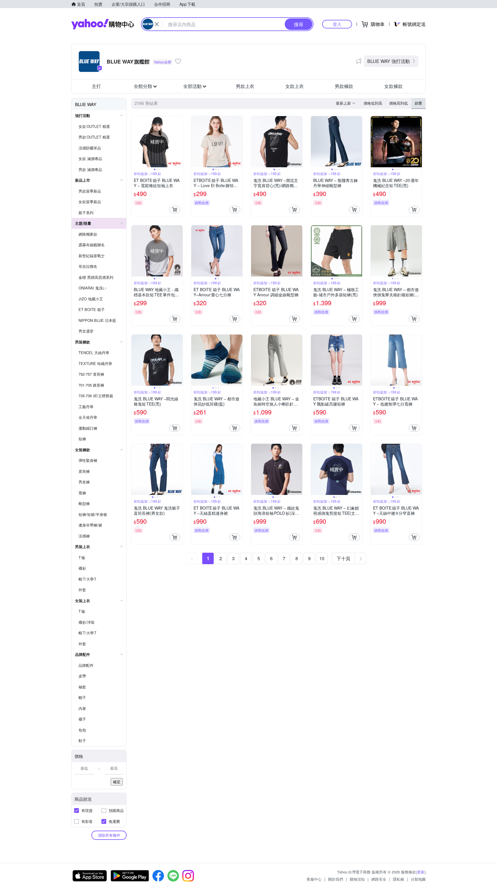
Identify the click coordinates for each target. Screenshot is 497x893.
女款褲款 (393, 86)
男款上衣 (245, 86)
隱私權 (398, 879)
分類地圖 (418, 879)
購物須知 (357, 879)
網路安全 (378, 879)
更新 (421, 872)
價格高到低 (398, 103)
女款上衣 (294, 86)
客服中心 (314, 879)
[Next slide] (179, 142)
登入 (337, 24)
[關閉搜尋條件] (156, 24)
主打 (96, 86)
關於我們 (335, 879)
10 (321, 558)
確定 (117, 781)
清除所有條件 (109, 835)
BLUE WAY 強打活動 (388, 61)
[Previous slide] (135, 142)
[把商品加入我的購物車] (174, 209)
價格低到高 (373, 103)
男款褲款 (344, 86)
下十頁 (343, 558)
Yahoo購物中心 (102, 24)
